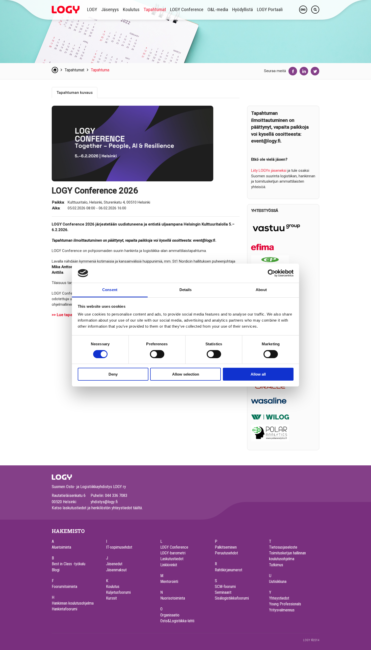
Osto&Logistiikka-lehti (177, 620)
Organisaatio (169, 615)
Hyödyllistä (242, 9)
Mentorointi (169, 581)
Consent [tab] (109, 290)
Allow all (258, 374)
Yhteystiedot (279, 598)
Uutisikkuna (277, 581)
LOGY (92, 9)
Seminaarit (223, 592)
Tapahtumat (155, 9)
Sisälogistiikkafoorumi (232, 598)
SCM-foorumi (225, 586)
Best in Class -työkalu (68, 563)
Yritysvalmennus (282, 610)
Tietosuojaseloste (283, 547)
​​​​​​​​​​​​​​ (268, 400)
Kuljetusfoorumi (118, 592)
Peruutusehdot (226, 553)
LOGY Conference (186, 9)
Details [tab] (185, 290)
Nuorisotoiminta (172, 598)
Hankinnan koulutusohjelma (73, 603)
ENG (303, 9)
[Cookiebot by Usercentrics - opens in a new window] (271, 273)
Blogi (56, 570)
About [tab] (261, 290)
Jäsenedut (114, 563)
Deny (113, 374)
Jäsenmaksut (116, 570)
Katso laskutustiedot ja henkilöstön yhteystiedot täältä (97, 507)
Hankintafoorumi (64, 609)
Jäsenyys (110, 9)
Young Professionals (285, 604)
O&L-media (217, 9)
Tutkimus (276, 564)
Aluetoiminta (61, 547)
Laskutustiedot (171, 558)
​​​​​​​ (270, 416)
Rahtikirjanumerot (228, 570)
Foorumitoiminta (64, 586)
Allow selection (185, 374)
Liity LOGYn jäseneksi (268, 170)
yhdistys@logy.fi (104, 501)
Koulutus (131, 9)
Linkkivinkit (168, 564)
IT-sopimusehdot (119, 547)
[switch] (157, 354)
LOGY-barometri (173, 553)
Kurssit (111, 598)
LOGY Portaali (270, 9)
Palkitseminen (226, 547)
